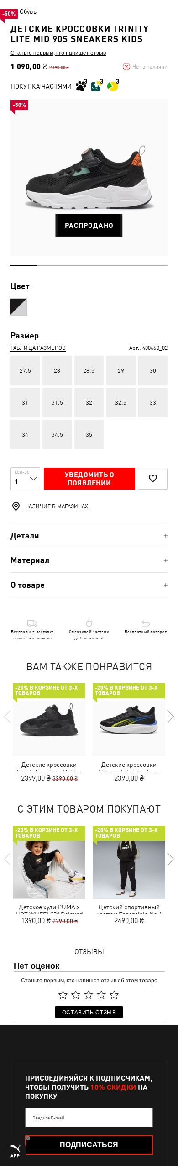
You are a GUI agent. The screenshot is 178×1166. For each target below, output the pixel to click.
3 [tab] (76, 265)
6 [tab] (154, 265)
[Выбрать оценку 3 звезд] (88, 995)
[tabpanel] (89, 177)
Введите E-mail (48, 1117)
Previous (8, 716)
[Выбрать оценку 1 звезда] (63, 995)
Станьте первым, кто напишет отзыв (58, 52)
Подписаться (89, 1145)
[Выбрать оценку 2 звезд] (76, 995)
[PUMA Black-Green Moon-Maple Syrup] (18, 307)
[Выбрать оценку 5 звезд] (114, 995)
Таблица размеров (38, 348)
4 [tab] (102, 265)
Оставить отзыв (89, 1012)
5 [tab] (128, 265)
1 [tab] (23, 265)
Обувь (28, 11)
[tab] (89, 535)
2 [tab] (50, 265)
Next (170, 716)
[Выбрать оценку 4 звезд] (101, 995)
